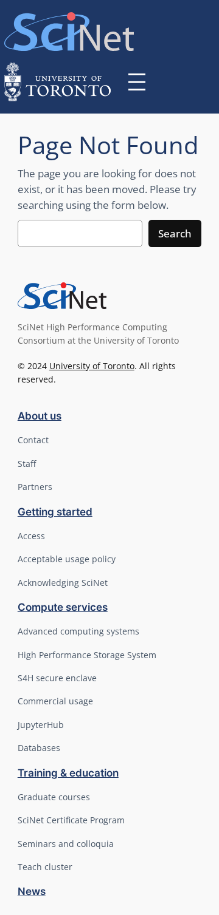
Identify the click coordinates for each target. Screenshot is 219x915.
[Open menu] (136, 82)
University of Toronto (91, 366)
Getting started (55, 512)
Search (175, 233)
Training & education (68, 773)
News (32, 891)
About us (39, 416)
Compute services (63, 607)
